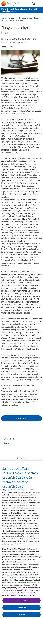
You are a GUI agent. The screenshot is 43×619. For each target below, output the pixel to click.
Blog (30, 17)
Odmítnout (21, 607)
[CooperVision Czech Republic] (21, 3)
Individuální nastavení (21, 600)
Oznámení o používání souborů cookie (23, 590)
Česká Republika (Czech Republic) (34, 4)
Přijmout (21, 614)
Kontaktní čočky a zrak (17, 17)
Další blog (21, 418)
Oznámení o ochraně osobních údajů (21, 595)
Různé (36, 17)
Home (3, 17)
